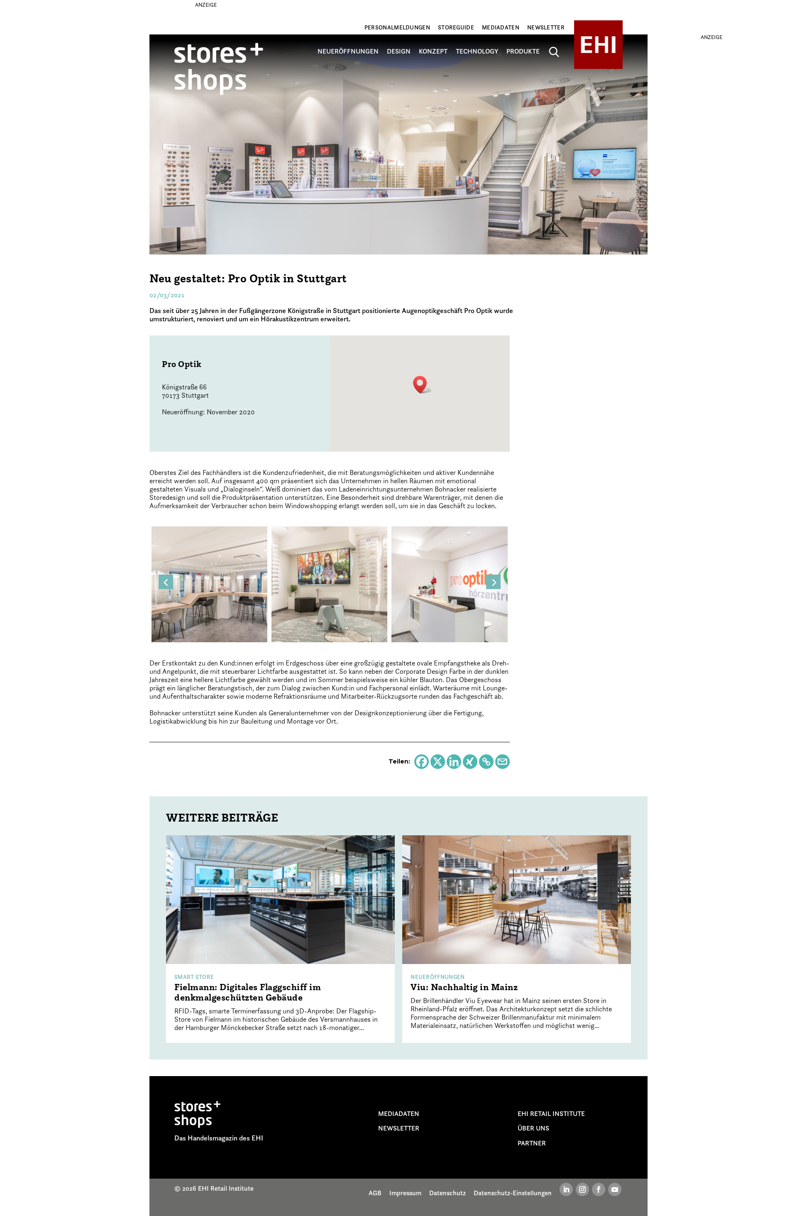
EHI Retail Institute (551, 1113)
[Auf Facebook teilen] (421, 761)
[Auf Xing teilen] (470, 761)
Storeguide (456, 27)
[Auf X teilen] (437, 761)
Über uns (533, 1128)
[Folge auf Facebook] (598, 1189)
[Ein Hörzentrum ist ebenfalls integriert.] (449, 583)
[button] (422, 385)
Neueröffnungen (348, 51)
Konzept (433, 51)
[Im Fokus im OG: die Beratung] (209, 583)
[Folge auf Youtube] (614, 1189)
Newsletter (546, 27)
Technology (477, 51)
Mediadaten (500, 27)
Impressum (405, 1193)
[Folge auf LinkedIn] (566, 1189)
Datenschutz (447, 1193)
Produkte (523, 51)
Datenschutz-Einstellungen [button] (513, 1193)
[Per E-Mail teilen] (502, 761)
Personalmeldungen (397, 27)
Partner (532, 1143)
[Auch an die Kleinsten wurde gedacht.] (329, 583)
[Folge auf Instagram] (582, 1189)
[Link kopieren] (486, 761)
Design (399, 51)
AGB (375, 1193)
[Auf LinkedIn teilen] (454, 761)
